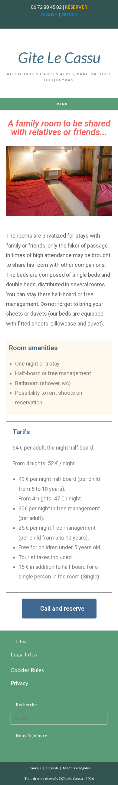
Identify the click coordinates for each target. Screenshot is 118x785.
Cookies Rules (27, 670)
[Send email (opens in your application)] (63, 21)
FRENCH (69, 14)
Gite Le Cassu (59, 57)
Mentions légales (77, 768)
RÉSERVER (76, 7)
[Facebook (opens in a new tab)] (56, 21)
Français (34, 768)
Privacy (19, 683)
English (52, 768)
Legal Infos (24, 654)
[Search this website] (59, 718)
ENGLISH (49, 14)
